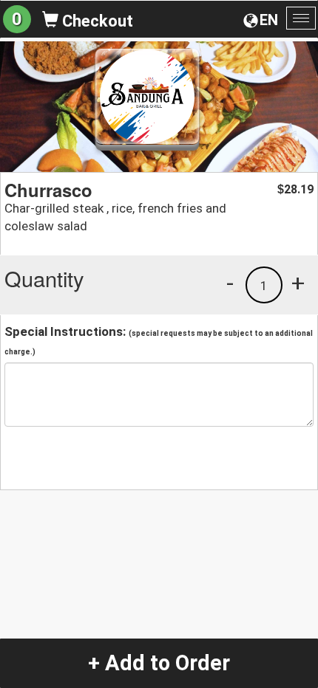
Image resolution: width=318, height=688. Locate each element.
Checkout (95, 21)
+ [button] (298, 283)
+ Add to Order (159, 662)
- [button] (230, 283)
